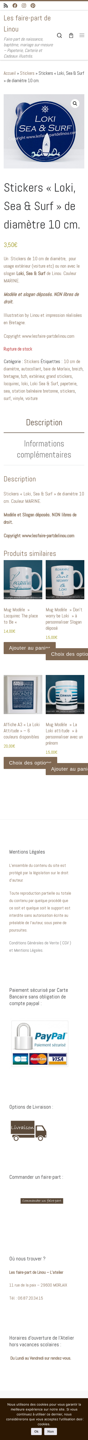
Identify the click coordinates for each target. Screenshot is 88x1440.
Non (50, 1431)
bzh (24, 376)
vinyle (18, 398)
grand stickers (59, 376)
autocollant (31, 369)
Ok (36, 1431)
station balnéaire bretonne (35, 391)
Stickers (27, 73)
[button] (75, 103)
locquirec (11, 383)
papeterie (68, 383)
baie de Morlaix (57, 369)
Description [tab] (44, 422)
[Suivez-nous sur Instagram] (24, 6)
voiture (31, 398)
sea (7, 391)
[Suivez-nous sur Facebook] (14, 6)
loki (24, 383)
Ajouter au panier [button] (29, 648)
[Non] (81, 1419)
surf (7, 398)
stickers (67, 391)
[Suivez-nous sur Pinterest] (33, 6)
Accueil (10, 73)
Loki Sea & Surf (44, 383)
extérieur (36, 376)
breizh (77, 369)
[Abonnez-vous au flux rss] (6, 6)
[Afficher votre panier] (71, 35)
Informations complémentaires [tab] (44, 449)
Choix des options (30, 763)
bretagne (11, 376)
